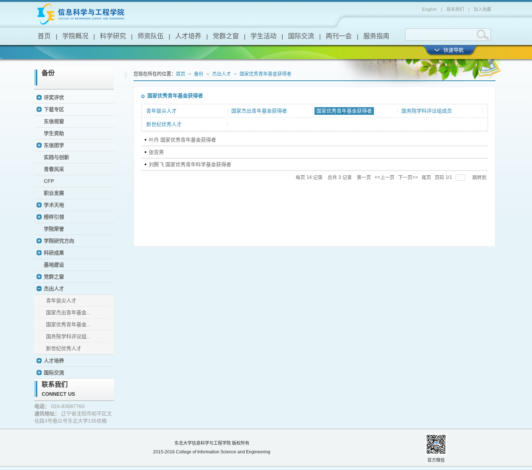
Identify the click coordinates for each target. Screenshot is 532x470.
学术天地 (54, 205)
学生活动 (263, 36)
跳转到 (480, 177)
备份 (198, 73)
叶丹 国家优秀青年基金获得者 (182, 140)
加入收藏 (482, 9)
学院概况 (75, 36)
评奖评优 (54, 97)
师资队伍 (151, 36)
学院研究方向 (59, 241)
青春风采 (54, 169)
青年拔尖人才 (61, 300)
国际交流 (301, 36)
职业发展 (54, 193)
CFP (49, 181)
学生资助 (54, 133)
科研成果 (54, 253)
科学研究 (113, 36)
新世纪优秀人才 (63, 348)
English (429, 9)
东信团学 (54, 145)
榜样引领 (54, 217)
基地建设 (54, 265)
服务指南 (376, 36)
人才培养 (188, 36)
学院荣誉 (54, 229)
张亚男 (156, 152)
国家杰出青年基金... (68, 312)
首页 (44, 36)
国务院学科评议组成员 (426, 111)
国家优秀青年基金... (68, 324)
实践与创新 (56, 157)
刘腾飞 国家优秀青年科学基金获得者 (190, 164)
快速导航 (453, 50)
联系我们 (455, 9)
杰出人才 (54, 288)
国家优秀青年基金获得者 (265, 73)
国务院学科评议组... (68, 336)
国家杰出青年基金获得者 (259, 111)
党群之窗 (226, 36)
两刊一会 (339, 36)
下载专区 (54, 109)
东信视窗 (54, 121)
